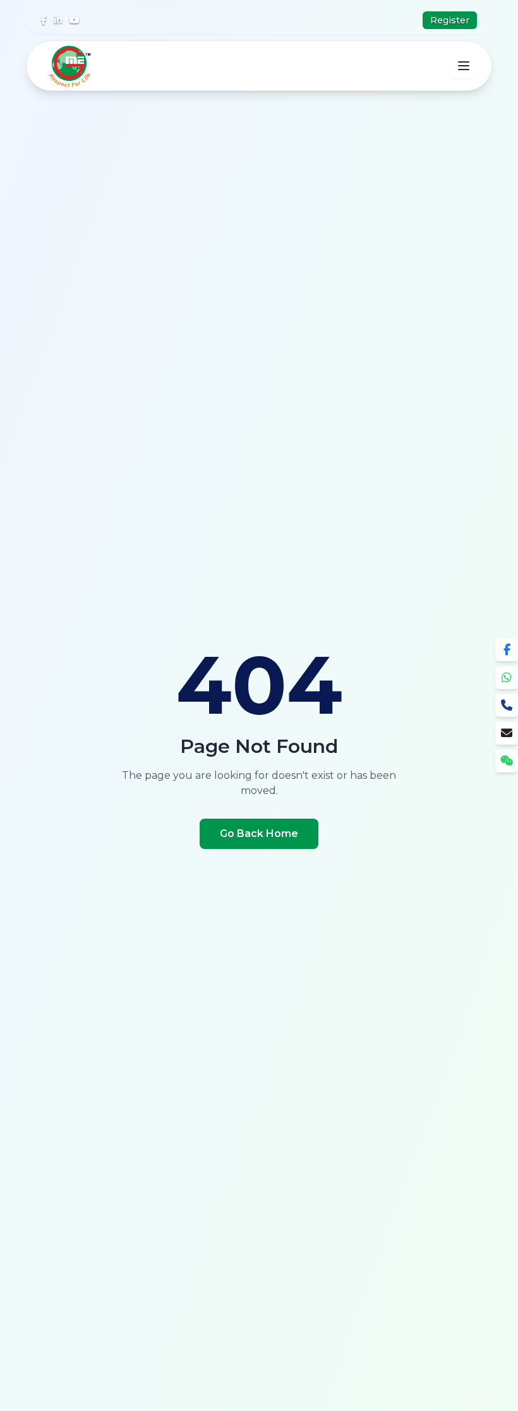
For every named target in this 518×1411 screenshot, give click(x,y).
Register (449, 20)
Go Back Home (259, 834)
